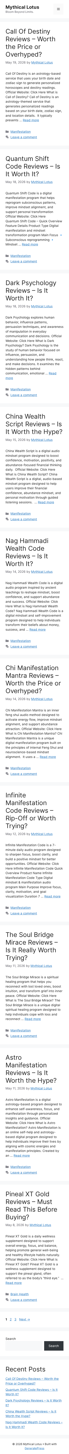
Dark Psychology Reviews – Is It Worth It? (31, 290)
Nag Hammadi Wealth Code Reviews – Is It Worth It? (27, 552)
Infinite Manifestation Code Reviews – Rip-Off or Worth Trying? (31, 810)
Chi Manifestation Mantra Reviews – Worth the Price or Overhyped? (33, 679)
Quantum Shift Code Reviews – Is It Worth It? (33, 166)
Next (24, 1319)
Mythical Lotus (22, 7)
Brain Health (19, 1294)
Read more (31, 120)
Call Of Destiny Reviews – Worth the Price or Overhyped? (31, 42)
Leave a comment (23, 137)
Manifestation (20, 132)
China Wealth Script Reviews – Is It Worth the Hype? (34, 423)
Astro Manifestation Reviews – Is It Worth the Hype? (31, 1068)
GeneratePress (34, 1448)
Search (11, 1339)
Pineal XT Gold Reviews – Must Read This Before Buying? (31, 1205)
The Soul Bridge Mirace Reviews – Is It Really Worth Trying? (32, 946)
